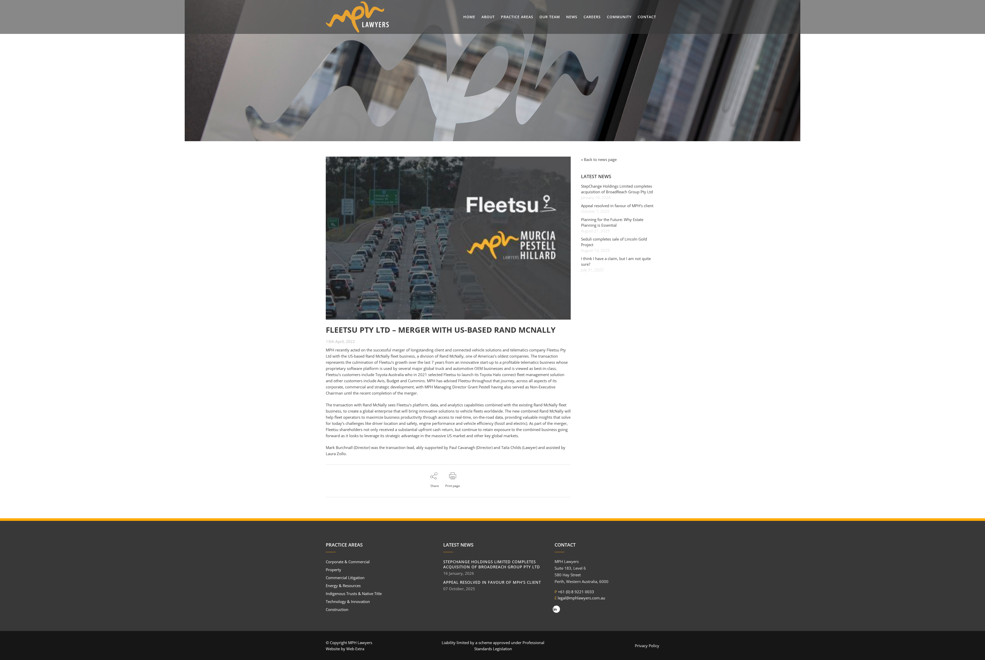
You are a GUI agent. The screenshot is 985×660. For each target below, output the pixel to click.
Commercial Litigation (345, 577)
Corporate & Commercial (348, 561)
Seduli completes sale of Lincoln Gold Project (614, 241)
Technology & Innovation (348, 601)
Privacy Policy (647, 645)
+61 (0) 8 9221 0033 (576, 591)
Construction (337, 609)
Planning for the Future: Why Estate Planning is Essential (612, 222)
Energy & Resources (343, 585)
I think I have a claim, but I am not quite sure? (616, 261)
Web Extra (355, 648)
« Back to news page (599, 159)
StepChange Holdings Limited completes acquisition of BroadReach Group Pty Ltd (617, 189)
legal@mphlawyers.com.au (581, 597)
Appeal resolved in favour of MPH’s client (617, 205)
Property (333, 569)
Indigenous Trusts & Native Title (354, 593)
